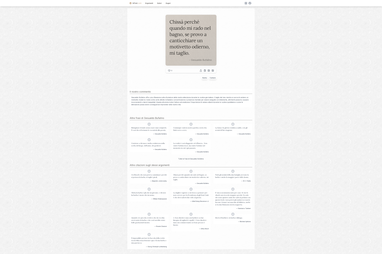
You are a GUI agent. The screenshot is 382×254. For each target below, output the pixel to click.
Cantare (213, 78)
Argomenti (149, 3)
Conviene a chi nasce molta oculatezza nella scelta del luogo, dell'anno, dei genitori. (148, 144)
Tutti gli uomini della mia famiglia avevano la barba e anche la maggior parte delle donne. (232, 176)
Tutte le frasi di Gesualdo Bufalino (191, 159)
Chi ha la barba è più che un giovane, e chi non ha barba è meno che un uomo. (148, 194)
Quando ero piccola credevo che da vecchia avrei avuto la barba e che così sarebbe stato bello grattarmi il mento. (148, 220)
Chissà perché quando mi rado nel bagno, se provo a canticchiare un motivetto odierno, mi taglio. (191, 177)
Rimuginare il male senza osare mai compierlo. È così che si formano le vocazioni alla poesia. (149, 129)
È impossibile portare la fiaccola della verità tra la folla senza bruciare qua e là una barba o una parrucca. (148, 240)
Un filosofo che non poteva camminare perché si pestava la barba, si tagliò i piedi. (149, 176)
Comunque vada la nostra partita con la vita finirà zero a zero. (190, 129)
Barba (204, 78)
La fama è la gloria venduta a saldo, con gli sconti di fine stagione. (231, 129)
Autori (159, 3)
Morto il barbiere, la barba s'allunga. (229, 218)
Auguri (168, 3)
